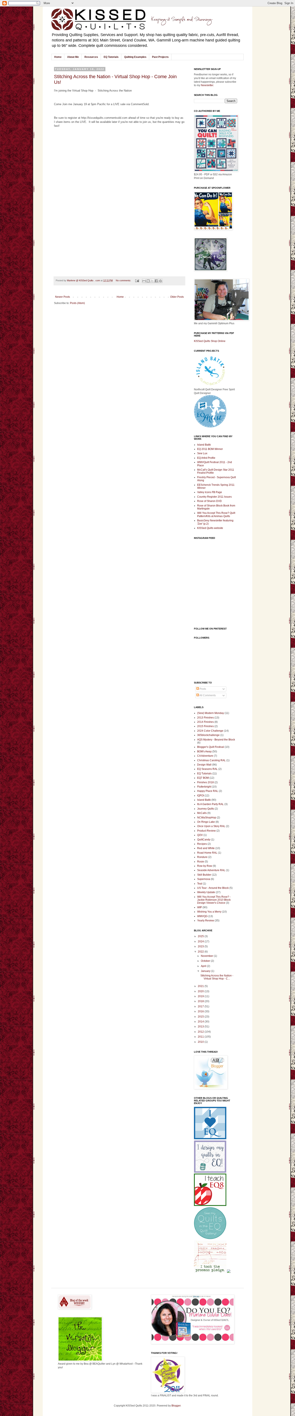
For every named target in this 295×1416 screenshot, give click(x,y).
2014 (201, 1021)
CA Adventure (205, 755)
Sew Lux (202, 453)
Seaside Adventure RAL (211, 870)
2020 (201, 991)
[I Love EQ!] (210, 1138)
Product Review (206, 830)
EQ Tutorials (111, 57)
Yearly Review (205, 920)
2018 (201, 1001)
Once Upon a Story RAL (211, 826)
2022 (201, 951)
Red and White (206, 848)
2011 (201, 1036)
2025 (201, 936)
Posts (202, 688)
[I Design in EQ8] (210, 1205)
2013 (201, 1026)
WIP (199, 907)
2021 (201, 986)
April (204, 966)
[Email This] (144, 281)
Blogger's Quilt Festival (210, 746)
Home (58, 57)
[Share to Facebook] (156, 281)
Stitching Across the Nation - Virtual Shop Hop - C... (216, 977)
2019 (201, 996)
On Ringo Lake (206, 821)
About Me (73, 57)
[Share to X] (152, 281)
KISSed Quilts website (210, 528)
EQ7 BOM (203, 777)
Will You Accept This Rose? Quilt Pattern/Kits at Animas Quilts (216, 514)
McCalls (202, 813)
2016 (201, 1011)
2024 (201, 941)
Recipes (202, 843)
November (207, 955)
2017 (201, 1006)
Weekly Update (206, 892)
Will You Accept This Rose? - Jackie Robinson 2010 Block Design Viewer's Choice (214, 900)
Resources (91, 57)
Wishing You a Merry (209, 911)
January (206, 971)
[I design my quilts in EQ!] (210, 1171)
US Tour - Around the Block (213, 887)
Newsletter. (207, 85)
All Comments (207, 695)
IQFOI (200, 795)
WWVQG (202, 916)
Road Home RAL (207, 852)
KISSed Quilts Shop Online (209, 341)
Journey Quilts (205, 808)
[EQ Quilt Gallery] (210, 1238)
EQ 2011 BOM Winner (210, 449)
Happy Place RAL (207, 791)
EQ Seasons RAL (207, 768)
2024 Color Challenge (210, 730)
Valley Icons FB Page (209, 492)
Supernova (203, 879)
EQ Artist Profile (206, 457)
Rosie (200, 861)
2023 (201, 946)
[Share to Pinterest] (160, 281)
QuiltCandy (203, 839)
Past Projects (160, 57)
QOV (200, 835)
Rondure (202, 857)
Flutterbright (204, 786)
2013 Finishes (205, 717)
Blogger (176, 1405)
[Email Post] (137, 280)
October (206, 960)
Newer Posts (62, 296)
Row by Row (204, 865)
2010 (201, 1041)
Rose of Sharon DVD (209, 501)
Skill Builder (204, 874)
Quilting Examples (135, 57)
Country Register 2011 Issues (214, 496)
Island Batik (204, 444)
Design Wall (204, 764)
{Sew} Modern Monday (210, 713)
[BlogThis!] (148, 281)
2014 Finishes (205, 721)
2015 (201, 1016)
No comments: (124, 280)
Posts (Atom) (77, 303)
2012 (201, 1031)
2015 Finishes (205, 726)
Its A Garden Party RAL (210, 804)
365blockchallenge (208, 735)
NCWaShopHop (206, 817)
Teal (199, 883)
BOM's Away (204, 751)
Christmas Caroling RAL (211, 760)
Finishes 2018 (205, 782)
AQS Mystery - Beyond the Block (216, 739)
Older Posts (177, 296)
